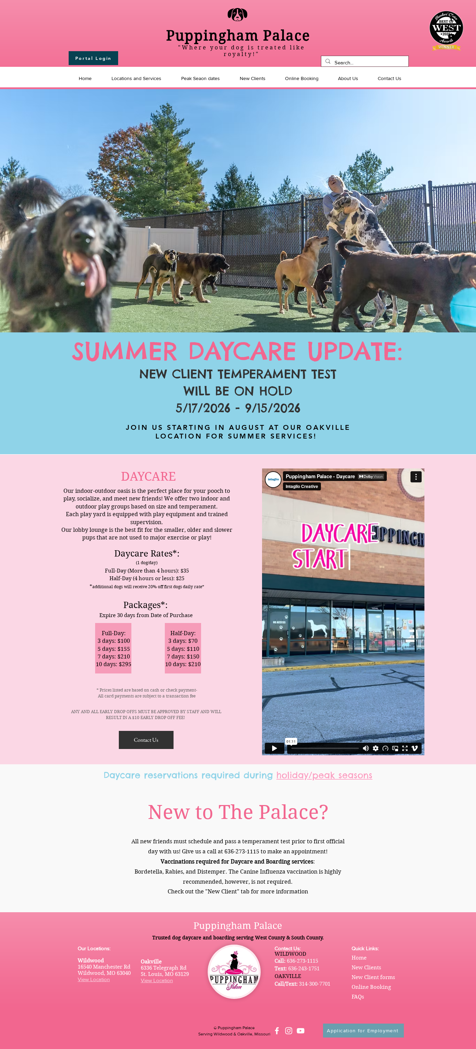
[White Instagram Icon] (288, 1030)
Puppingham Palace (238, 35)
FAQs (358, 997)
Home (359, 958)
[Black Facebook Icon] (451, 18)
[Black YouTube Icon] (451, 36)
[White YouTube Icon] (300, 1030)
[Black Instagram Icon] (451, 27)
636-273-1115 (302, 961)
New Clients (366, 967)
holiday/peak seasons (324, 775)
